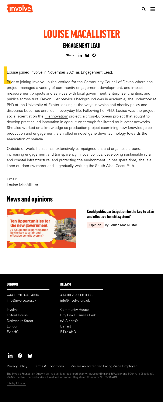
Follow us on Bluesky (30, 355)
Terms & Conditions (49, 366)
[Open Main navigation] (152, 9)
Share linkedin (80, 55)
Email (87, 55)
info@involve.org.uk (21, 301)
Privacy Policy (17, 366)
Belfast (65, 285)
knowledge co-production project (72, 128)
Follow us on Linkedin (10, 355)
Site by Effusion (16, 383)
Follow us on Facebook (20, 355)
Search (143, 9)
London (12, 285)
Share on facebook (94, 55)
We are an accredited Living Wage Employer (104, 366)
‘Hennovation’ (56, 117)
